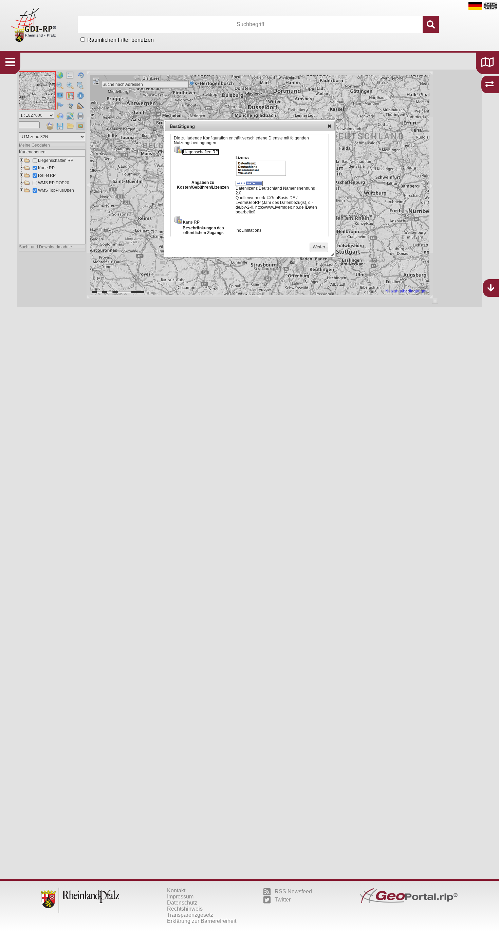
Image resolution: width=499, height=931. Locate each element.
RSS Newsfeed (293, 891)
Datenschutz (182, 903)
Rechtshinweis (185, 909)
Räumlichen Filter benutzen (120, 40)
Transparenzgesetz (190, 915)
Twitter (283, 899)
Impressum (180, 896)
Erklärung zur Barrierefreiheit (201, 921)
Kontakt (176, 890)
